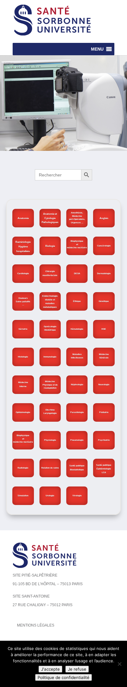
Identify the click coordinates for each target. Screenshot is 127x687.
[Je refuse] (119, 664)
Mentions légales (35, 625)
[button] (97, 49)
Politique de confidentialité (63, 677)
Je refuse (77, 669)
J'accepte (50, 669)
